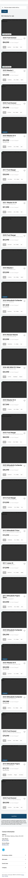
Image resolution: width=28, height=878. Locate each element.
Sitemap (6, 875)
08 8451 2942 (5, 844)
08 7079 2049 (5, 840)
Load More (14, 816)
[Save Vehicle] (24, 39)
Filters (5, 11)
